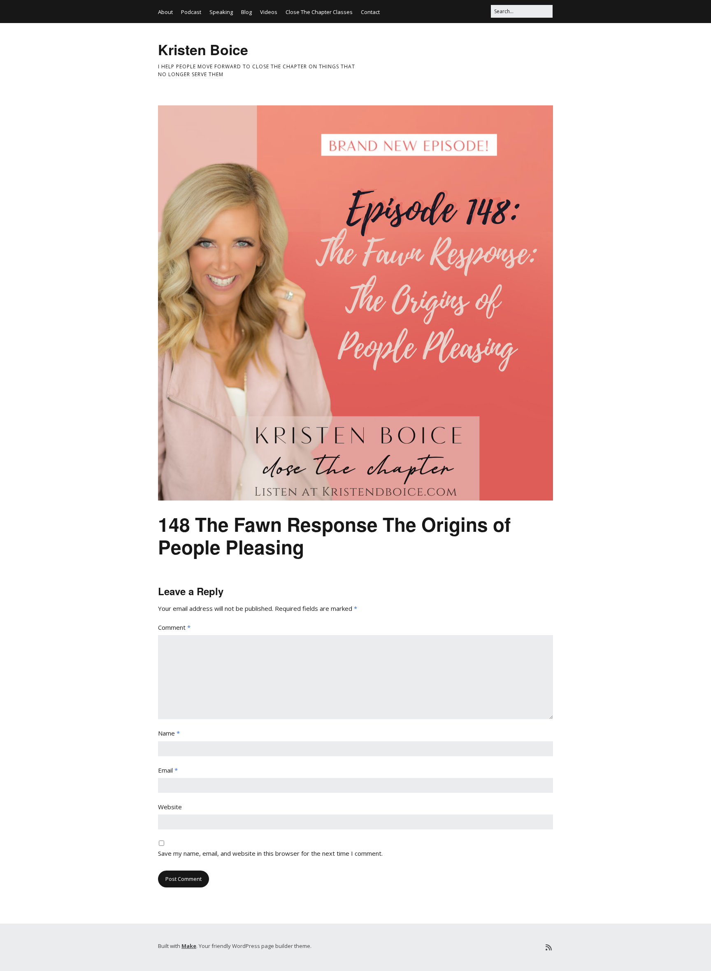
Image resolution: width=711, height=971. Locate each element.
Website (170, 807)
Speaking (221, 12)
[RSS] (548, 947)
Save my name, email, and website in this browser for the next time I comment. (270, 853)
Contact (370, 12)
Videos (268, 12)
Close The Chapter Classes (319, 12)
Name (169, 733)
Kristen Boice (203, 49)
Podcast (191, 12)
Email (168, 770)
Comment (174, 627)
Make (188, 946)
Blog (246, 12)
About (165, 12)
